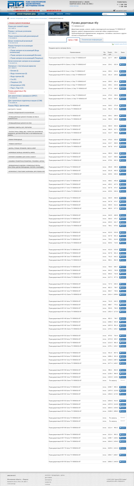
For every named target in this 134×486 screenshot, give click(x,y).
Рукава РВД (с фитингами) (18, 105)
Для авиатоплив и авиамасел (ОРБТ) (22, 97)
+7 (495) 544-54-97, (20, 11)
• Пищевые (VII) (16, 82)
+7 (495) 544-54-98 (33, 11)
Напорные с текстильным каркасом (22, 67)
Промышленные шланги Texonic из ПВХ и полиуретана (23, 117)
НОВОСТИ (60, 14)
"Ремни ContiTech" (15, 144)
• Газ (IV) (13, 79)
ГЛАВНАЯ (12, 14)
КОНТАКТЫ (50, 14)
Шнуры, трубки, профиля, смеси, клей (22, 148)
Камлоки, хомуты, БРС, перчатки (20, 127)
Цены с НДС (73, 40)
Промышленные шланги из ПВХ (20, 123)
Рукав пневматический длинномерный (23, 37)
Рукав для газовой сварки (18, 27)
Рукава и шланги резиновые (38, 18)
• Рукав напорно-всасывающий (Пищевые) (26, 58)
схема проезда (74, 6)
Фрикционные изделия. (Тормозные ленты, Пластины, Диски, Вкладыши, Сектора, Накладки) (26, 166)
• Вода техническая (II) (18, 73)
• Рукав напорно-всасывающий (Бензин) (25, 55)
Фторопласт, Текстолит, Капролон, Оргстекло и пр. (26, 171)
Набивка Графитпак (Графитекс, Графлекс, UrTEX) (26, 161)
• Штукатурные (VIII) (17, 85)
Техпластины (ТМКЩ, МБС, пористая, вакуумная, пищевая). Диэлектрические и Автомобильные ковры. (25, 133)
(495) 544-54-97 (11, 475)
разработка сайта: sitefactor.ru (116, 481)
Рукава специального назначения (21, 112)
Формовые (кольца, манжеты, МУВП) (21, 152)
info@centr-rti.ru (53, 11)
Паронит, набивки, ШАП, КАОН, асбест (22, 157)
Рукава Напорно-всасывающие (20, 46)
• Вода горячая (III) (17, 76)
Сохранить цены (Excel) (120, 44)
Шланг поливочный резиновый (20, 42)
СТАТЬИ (67, 14)
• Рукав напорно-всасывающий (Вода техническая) (24, 51)
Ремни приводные (15, 139)
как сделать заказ (121, 10)
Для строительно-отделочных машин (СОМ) (25, 101)
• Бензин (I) (14, 71)
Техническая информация (92, 40)
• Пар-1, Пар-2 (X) (16, 88)
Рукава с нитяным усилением (19, 32)
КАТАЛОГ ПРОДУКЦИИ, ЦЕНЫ (26, 14)
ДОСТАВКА (41, 14)
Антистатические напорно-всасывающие (24, 62)
